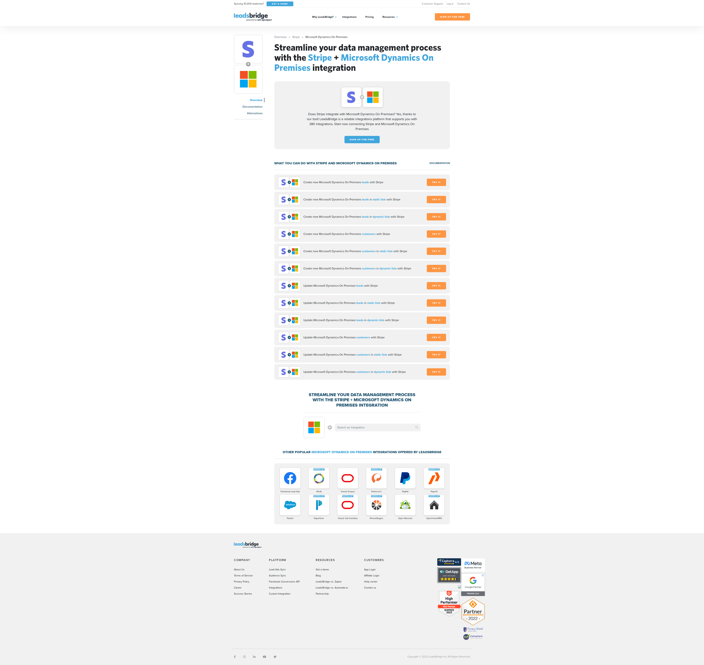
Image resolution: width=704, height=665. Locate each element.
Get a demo (322, 569)
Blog (318, 576)
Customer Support (432, 4)
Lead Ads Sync (277, 569)
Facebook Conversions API (284, 582)
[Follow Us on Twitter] (275, 657)
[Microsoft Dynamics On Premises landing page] (248, 79)
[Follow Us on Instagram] (244, 657)
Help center (370, 582)
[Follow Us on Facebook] (235, 657)
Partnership (322, 594)
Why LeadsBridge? (322, 17)
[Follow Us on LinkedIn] (254, 657)
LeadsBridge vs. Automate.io (332, 588)
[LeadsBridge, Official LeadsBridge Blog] (253, 16)
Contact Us (463, 4)
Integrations (349, 17)
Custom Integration (279, 594)
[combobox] (378, 427)
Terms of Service (243, 576)
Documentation (253, 107)
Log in (450, 4)
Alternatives (255, 113)
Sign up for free (362, 139)
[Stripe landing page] (248, 49)
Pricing (369, 17)
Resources (388, 17)
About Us (239, 569)
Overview (256, 100)
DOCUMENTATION (440, 163)
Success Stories (243, 594)
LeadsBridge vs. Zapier (329, 582)
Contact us (370, 588)
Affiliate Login (371, 576)
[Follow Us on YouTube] (264, 657)
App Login (370, 569)
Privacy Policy (241, 582)
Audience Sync (277, 576)
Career (238, 588)
